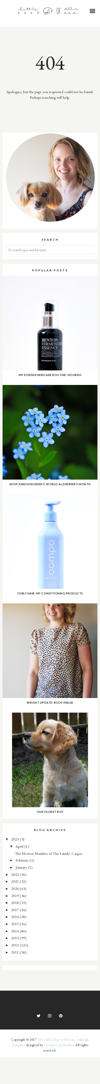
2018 (15, 902)
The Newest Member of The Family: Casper (49, 853)
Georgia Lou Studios (59, 1045)
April (20, 846)
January (22, 867)
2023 (15, 839)
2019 (15, 895)
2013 (15, 937)
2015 (15, 923)
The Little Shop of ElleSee (56, 1039)
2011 (15, 952)
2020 (15, 888)
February (23, 860)
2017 (15, 909)
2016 (15, 916)
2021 (15, 881)
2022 (15, 874)
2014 (15, 930)
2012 (15, 945)
